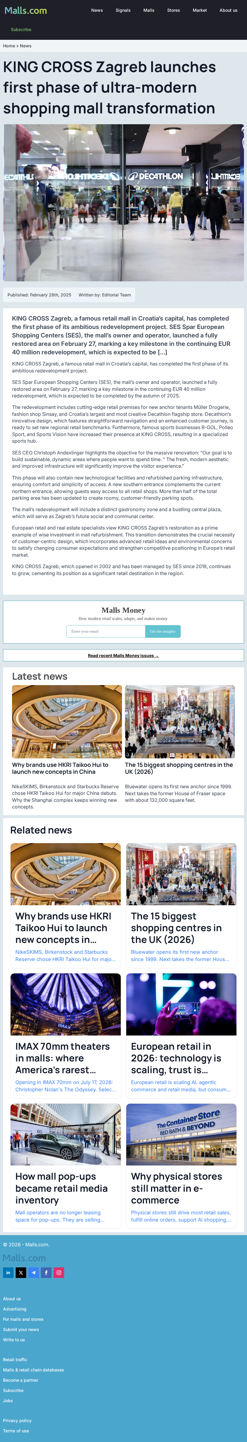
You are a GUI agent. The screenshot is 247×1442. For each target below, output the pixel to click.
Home (9, 45)
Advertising (15, 1308)
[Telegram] (33, 1272)
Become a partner (20, 1380)
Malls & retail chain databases (33, 1369)
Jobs (8, 1400)
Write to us (14, 1339)
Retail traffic (15, 1359)
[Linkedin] (8, 1272)
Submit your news (21, 1329)
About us (229, 10)
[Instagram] (59, 1272)
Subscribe (21, 29)
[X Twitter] (21, 1272)
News (97, 10)
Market (200, 10)
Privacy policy (17, 1420)
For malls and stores (23, 1319)
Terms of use (16, 1430)
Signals (123, 10)
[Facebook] (46, 1272)
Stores (173, 10)
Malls (149, 10)
